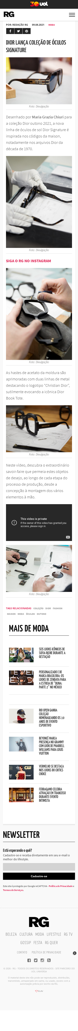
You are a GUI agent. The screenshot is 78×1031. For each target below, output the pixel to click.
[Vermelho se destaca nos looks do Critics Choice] (21, 778)
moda (21, 613)
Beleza (11, 934)
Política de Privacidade (61, 886)
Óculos (30, 613)
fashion (57, 608)
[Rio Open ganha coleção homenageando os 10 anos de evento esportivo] (21, 722)
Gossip (25, 943)
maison (11, 613)
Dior (48, 608)
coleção (38, 608)
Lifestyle (54, 934)
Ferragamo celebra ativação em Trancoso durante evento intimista (52, 795)
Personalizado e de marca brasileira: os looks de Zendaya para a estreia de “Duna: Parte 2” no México (52, 679)
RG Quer (51, 943)
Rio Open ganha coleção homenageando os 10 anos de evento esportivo (51, 718)
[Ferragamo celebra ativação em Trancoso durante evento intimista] (21, 801)
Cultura (26, 934)
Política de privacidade (46, 952)
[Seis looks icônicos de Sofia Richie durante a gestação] (21, 661)
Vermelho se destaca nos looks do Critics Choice (51, 770)
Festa (38, 943)
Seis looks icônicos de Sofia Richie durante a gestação (52, 653)
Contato (22, 952)
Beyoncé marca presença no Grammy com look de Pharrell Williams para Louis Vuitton (51, 746)
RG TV (68, 934)
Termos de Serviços (13, 890)
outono (41, 613)
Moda (51, 24)
